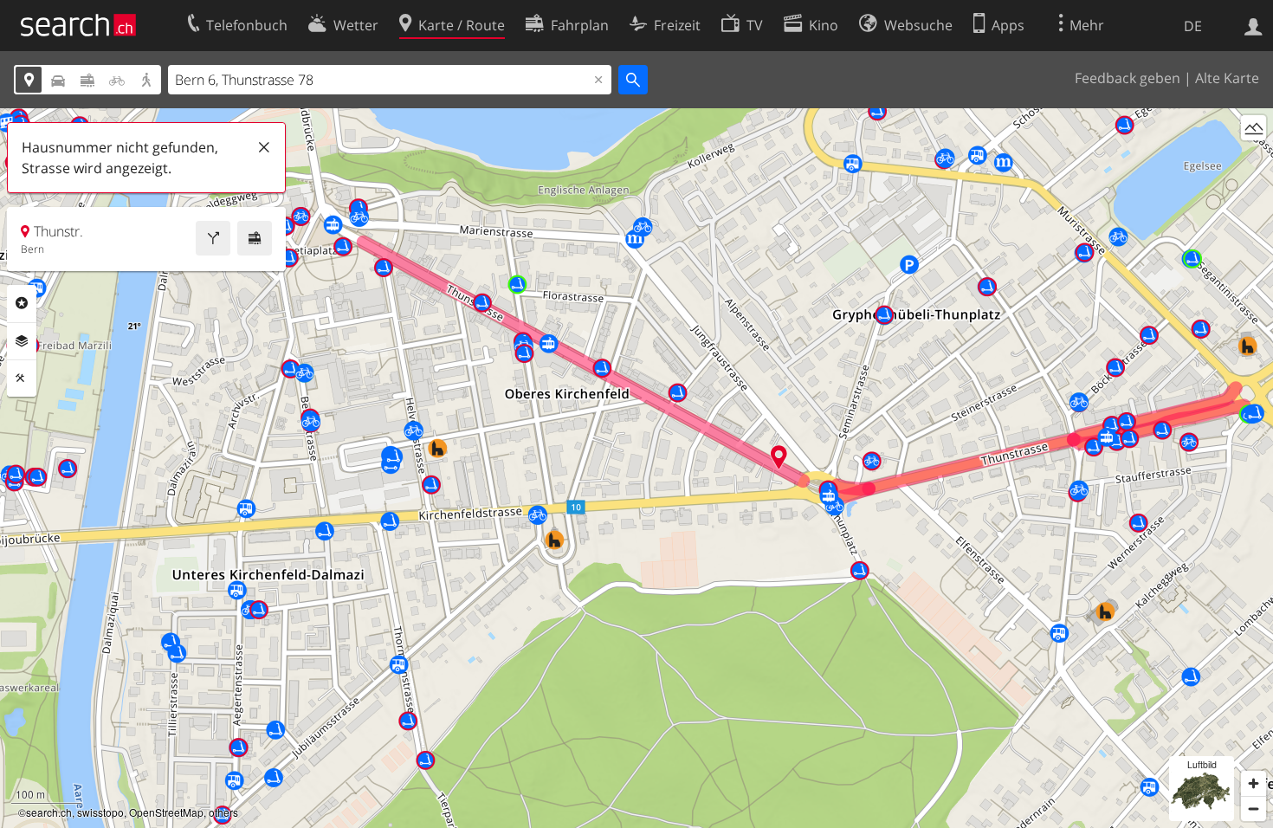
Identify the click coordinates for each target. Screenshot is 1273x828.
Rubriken (21, 303)
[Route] (213, 238)
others (223, 812)
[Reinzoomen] (1253, 783)
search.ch (49, 812)
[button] (779, 457)
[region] (636, 468)
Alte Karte (1227, 77)
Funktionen (21, 378)
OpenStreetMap (166, 812)
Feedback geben (1127, 77)
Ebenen (21, 341)
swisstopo (100, 812)
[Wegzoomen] (1253, 808)
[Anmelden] (1253, 25)
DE (1193, 26)
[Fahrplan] (254, 238)
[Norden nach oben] (1253, 159)
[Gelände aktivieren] (1253, 127)
